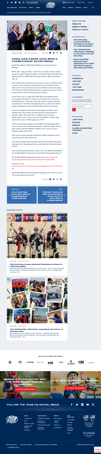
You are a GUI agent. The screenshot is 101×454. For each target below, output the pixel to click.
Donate (70, 7)
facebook (77, 78)
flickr (75, 84)
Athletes (23, 7)
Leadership (57, 427)
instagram (78, 90)
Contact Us (28, 418)
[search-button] (93, 8)
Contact (90, 2)
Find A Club (81, 2)
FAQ (25, 421)
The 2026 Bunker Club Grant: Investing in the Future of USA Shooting (84, 53)
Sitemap (27, 430)
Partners (56, 425)
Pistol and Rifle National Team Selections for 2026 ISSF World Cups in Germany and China (84, 63)
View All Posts (80, 29)
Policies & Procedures (41, 421)
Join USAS (77, 119)
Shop (85, 7)
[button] (50, 53)
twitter (76, 81)
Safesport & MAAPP (28, 426)
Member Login (69, 2)
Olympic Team (56, 421)
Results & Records (44, 425)
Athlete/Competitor (44, 418)
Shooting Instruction (41, 428)
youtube (77, 87)
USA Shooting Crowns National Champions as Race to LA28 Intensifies (83, 43)
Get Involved (12, 7)
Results (35, 53)
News (38, 7)
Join (63, 7)
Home (8, 12)
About (31, 7)
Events (78, 7)
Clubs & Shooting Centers (82, 129)
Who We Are (58, 418)
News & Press (17, 12)
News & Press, (28, 53)
